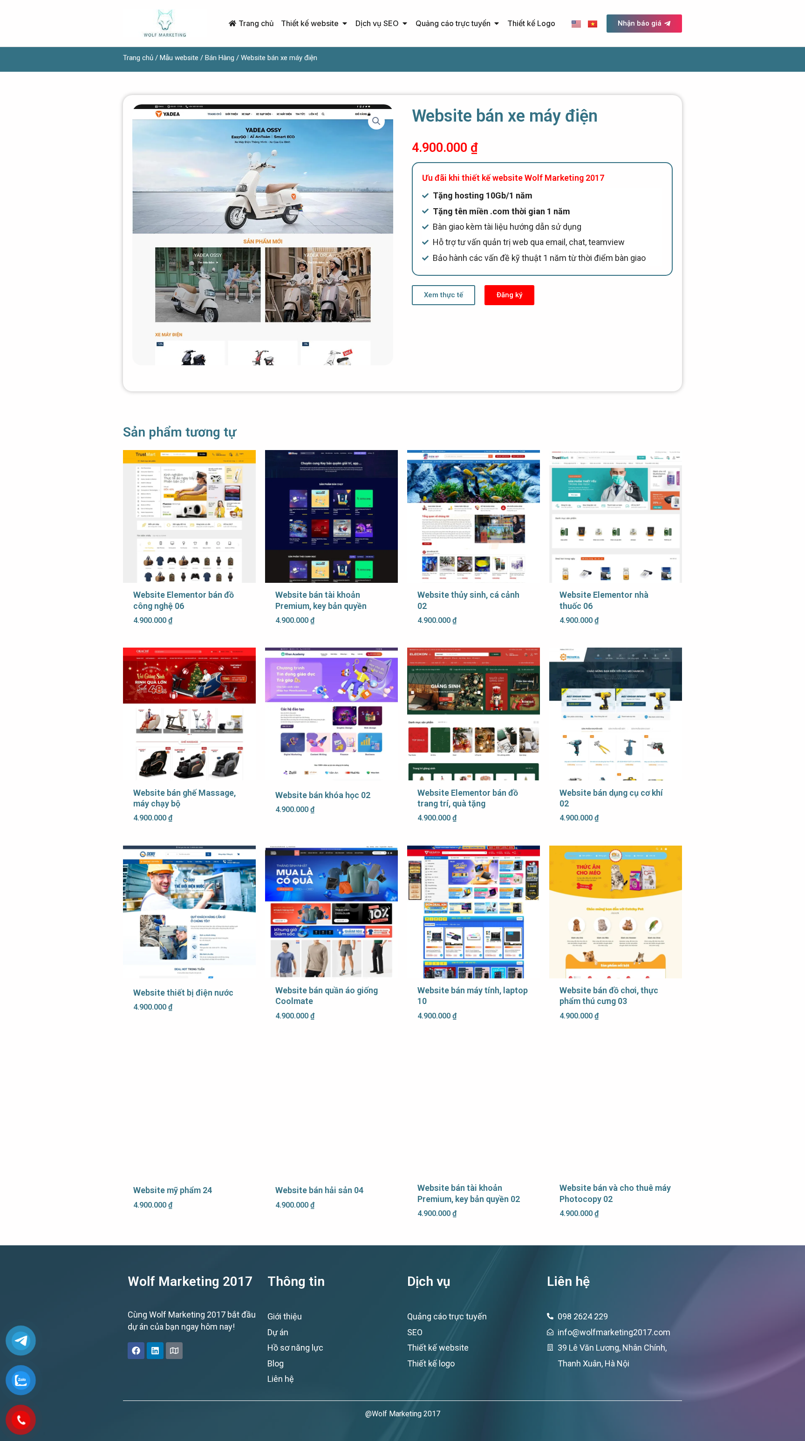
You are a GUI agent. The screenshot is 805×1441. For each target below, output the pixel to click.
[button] (376, 121)
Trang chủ (138, 58)
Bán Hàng (219, 58)
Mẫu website (179, 58)
